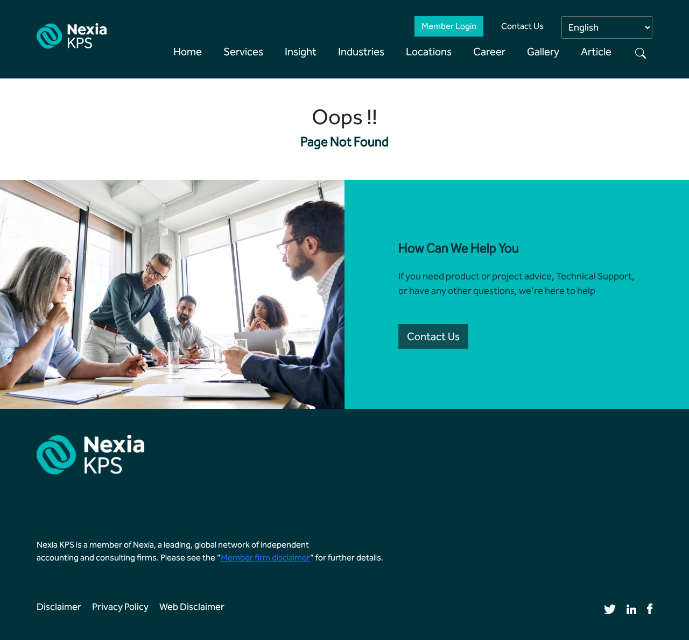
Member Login (448, 26)
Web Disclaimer (191, 607)
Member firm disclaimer (265, 557)
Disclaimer (59, 607)
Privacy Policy (120, 607)
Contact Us (522, 26)
